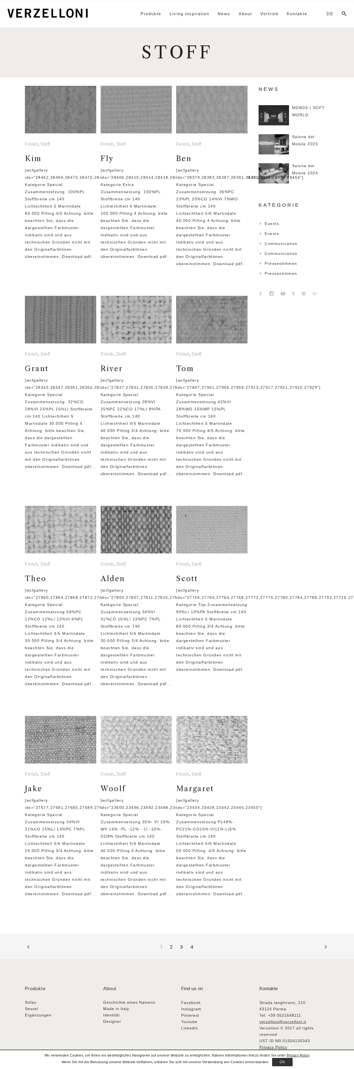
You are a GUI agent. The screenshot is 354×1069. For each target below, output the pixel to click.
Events (272, 223)
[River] (136, 319)
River (112, 368)
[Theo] (60, 529)
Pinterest (190, 1015)
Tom (185, 368)
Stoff (45, 144)
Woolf (113, 788)
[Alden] (136, 529)
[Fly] (136, 109)
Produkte (35, 988)
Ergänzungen (38, 1015)
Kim (33, 158)
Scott (187, 578)
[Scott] (212, 529)
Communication (281, 243)
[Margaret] (212, 739)
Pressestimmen (281, 263)
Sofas (30, 1002)
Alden (113, 578)
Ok (282, 1062)
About (109, 988)
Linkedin (189, 1028)
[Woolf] (136, 739)
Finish (31, 144)
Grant (37, 368)
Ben (184, 158)
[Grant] (60, 319)
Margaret (195, 788)
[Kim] (60, 109)
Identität (111, 1015)
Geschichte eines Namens (129, 1002)
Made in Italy (116, 1008)
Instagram (191, 1009)
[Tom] (212, 319)
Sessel (31, 1008)
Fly (107, 158)
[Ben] (212, 109)
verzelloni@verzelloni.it (282, 1021)
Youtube (189, 1021)
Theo (35, 578)
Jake (33, 788)
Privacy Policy (273, 1047)
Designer (112, 1021)
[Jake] (60, 739)
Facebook (191, 1002)
